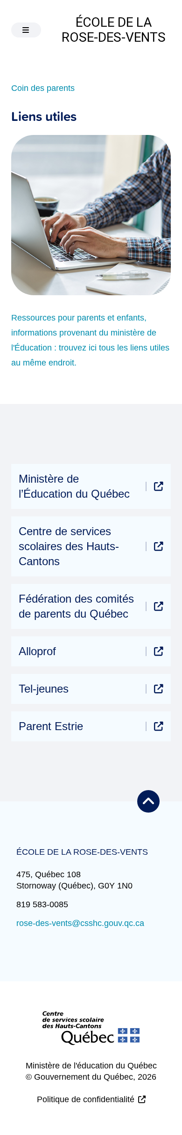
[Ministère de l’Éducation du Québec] (158, 486)
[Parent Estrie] (158, 726)
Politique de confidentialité (85, 1099)
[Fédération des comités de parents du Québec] (158, 606)
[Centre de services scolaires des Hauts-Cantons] (158, 546)
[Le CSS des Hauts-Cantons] (91, 1035)
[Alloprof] (158, 651)
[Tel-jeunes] (158, 689)
